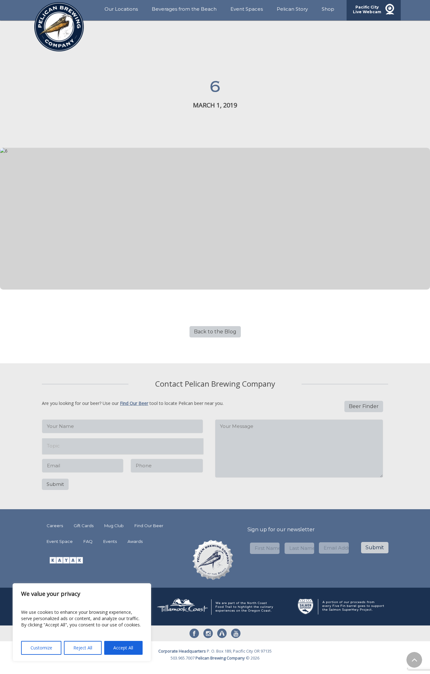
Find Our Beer (134, 403)
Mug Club (114, 525)
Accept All (123, 648)
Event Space (60, 541)
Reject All (82, 648)
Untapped (222, 633)
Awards (135, 541)
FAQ (88, 541)
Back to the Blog (215, 332)
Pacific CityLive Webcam (367, 9)
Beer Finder (364, 406)
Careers (55, 525)
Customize (41, 648)
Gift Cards (83, 525)
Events (110, 541)
